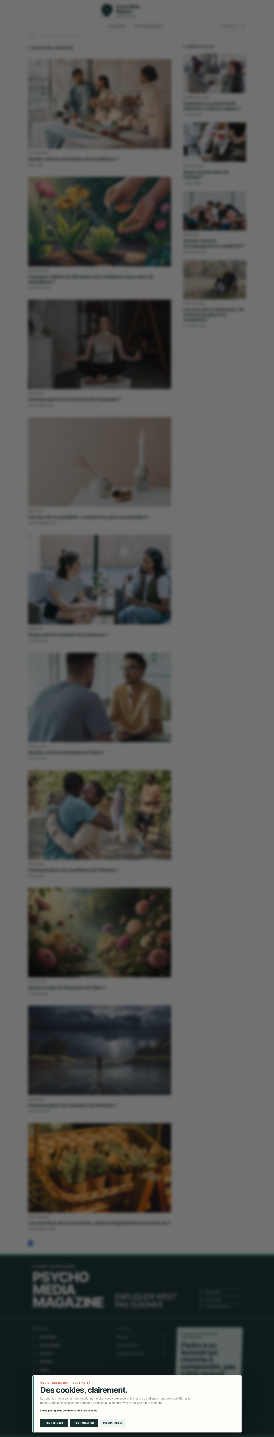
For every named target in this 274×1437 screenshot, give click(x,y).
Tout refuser (54, 1423)
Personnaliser (112, 1423)
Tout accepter (84, 1423)
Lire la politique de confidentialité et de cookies (68, 1410)
